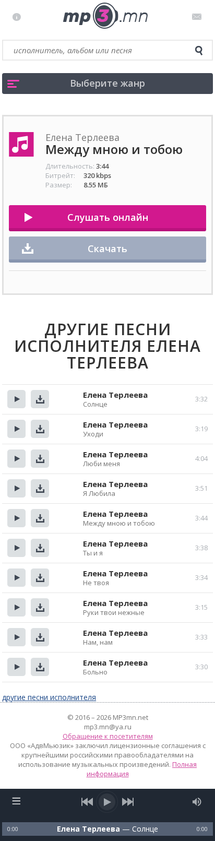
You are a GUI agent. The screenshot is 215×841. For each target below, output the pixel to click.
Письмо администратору (198, 16)
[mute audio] (197, 802)
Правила (19, 16)
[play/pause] (107, 802)
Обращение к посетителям (108, 736)
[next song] (128, 802)
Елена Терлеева (115, 394)
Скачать (107, 248)
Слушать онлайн (107, 217)
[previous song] (87, 802)
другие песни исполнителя (49, 697)
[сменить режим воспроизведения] (16, 800)
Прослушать (16, 399)
